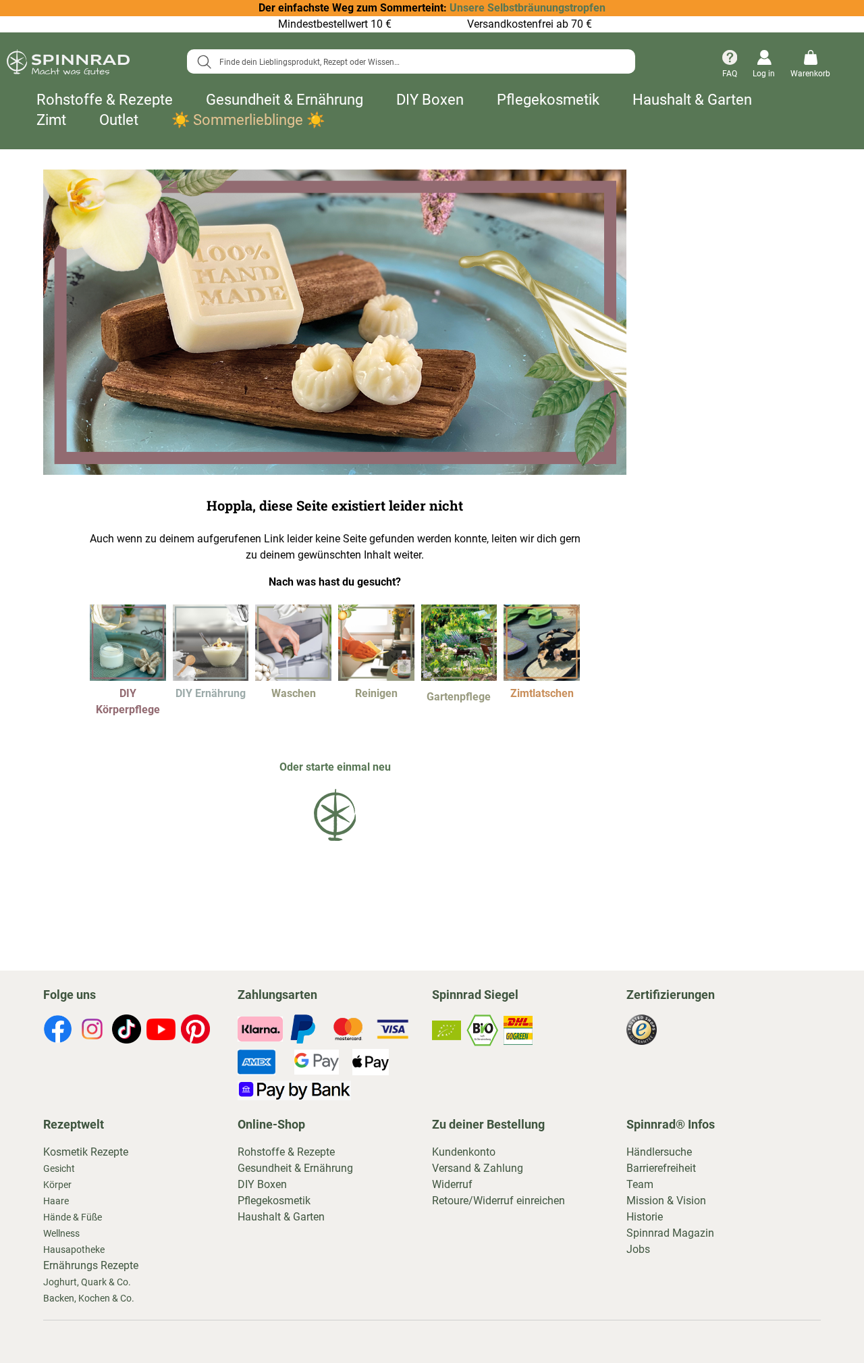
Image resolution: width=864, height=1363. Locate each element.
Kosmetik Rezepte (85, 1152)
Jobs (638, 1249)
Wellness (61, 1233)
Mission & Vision (666, 1200)
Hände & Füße (72, 1217)
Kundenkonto (463, 1152)
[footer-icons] (57, 1031)
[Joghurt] (211, 677)
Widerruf (452, 1184)
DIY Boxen (430, 100)
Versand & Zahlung (477, 1168)
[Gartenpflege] (459, 677)
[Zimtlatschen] (542, 677)
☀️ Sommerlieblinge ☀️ (248, 120)
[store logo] (68, 64)
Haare (56, 1200)
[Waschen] (293, 677)
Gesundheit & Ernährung (284, 100)
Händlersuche (659, 1152)
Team (639, 1184)
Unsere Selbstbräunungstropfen (527, 7)
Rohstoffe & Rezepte (104, 100)
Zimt (51, 120)
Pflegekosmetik (548, 100)
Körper (57, 1184)
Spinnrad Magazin (670, 1233)
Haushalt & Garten (692, 100)
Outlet (118, 120)
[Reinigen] (376, 677)
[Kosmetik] (128, 677)
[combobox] (411, 61)
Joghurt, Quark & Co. (87, 1282)
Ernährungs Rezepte (90, 1265)
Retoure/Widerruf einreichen (498, 1200)
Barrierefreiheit (661, 1168)
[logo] (334, 843)
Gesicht (59, 1168)
